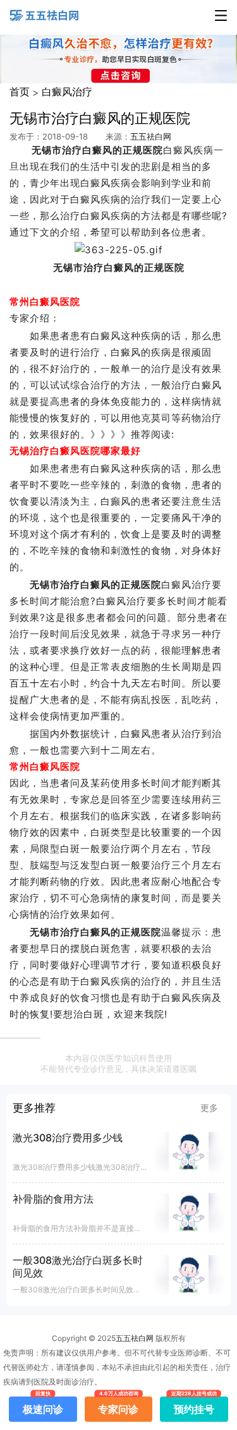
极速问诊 (43, 1406)
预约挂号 (194, 1406)
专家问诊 (118, 1406)
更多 (209, 1107)
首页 (19, 91)
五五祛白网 (150, 136)
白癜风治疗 (67, 91)
